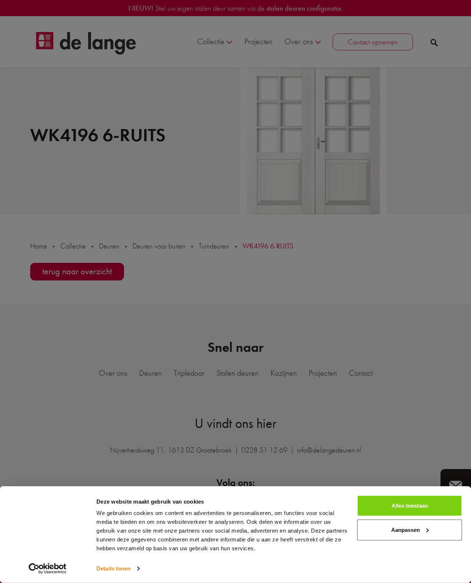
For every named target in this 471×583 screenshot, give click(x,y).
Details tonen (113, 568)
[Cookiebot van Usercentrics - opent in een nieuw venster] (47, 568)
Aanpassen (405, 529)
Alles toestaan (410, 505)
